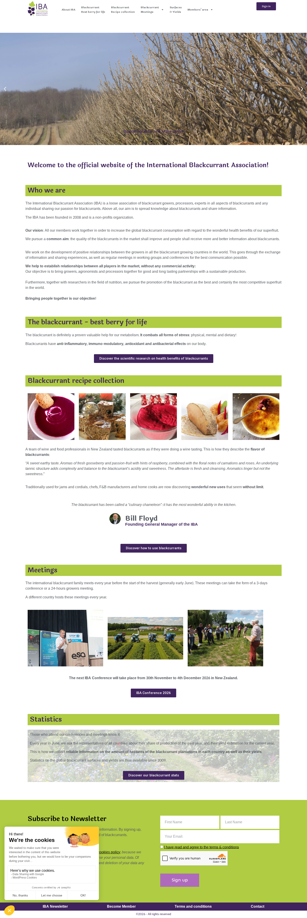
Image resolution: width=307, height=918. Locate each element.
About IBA (68, 10)
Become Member (121, 906)
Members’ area (197, 10)
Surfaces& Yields (176, 9)
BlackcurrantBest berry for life (93, 9)
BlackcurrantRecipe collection (123, 9)
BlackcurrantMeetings (150, 9)
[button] (5, 89)
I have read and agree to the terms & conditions (201, 847)
